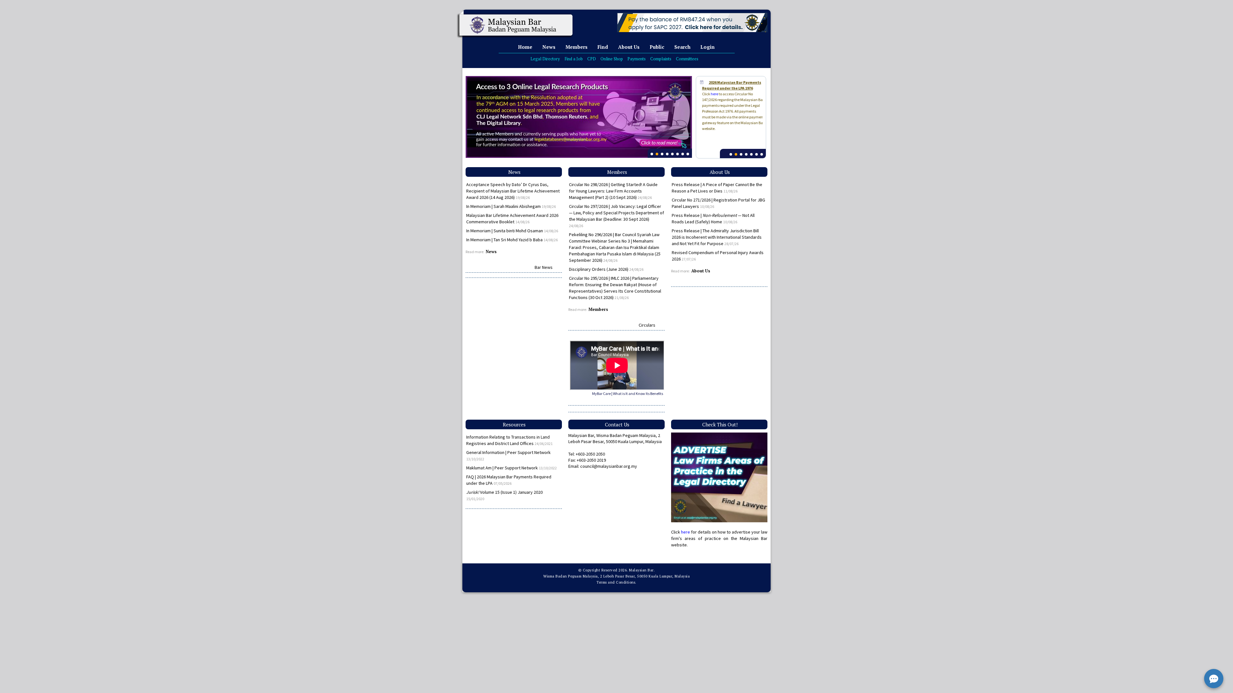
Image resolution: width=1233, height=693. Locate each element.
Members (576, 47)
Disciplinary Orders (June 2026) (606, 269)
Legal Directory (545, 59)
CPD (591, 59)
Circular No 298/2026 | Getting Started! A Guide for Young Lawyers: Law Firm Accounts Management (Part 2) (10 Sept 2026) (613, 191)
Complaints (660, 59)
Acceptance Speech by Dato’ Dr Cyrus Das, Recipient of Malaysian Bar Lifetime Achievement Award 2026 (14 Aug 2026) (513, 191)
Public (657, 47)
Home (525, 47)
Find (603, 47)
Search (682, 47)
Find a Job (573, 59)
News (548, 47)
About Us (629, 47)
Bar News (544, 267)
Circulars (647, 325)
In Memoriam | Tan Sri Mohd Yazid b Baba (512, 240)
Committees (687, 59)
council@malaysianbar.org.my (608, 466)
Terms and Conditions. (616, 582)
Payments (636, 59)
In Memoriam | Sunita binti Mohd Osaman (512, 231)
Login (707, 47)
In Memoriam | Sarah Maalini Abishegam (511, 206)
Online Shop (611, 59)
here (711, 93)
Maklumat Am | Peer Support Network (511, 468)
